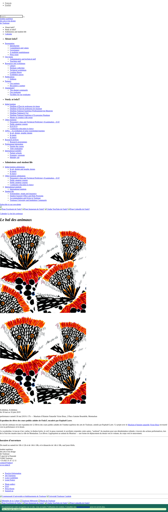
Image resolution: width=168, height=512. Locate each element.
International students (13, 187)
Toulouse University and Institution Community (28, 200)
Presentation (9, 43)
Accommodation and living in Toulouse (25, 198)
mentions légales (83, 507)
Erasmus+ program (17, 155)
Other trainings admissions (15, 176)
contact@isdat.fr (6, 463)
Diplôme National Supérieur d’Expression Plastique (30, 115)
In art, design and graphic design (22, 169)
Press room (14, 55)
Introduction (14, 46)
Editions (13, 79)
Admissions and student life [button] (15, 32)
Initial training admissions (15, 167)
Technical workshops (18, 70)
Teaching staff (15, 61)
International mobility (13, 151)
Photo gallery (10, 484)
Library (13, 66)
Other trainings (10, 120)
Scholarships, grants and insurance (23, 194)
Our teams (9, 57)
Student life (9, 191)
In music (13, 135)
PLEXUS (13, 126)
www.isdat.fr (5, 465)
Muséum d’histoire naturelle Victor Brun (143, 425)
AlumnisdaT (10, 88)
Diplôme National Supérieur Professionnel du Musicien (31, 111)
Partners (8, 81)
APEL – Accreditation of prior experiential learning (25, 131)
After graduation (16, 149)
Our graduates (15, 92)
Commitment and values (19, 48)
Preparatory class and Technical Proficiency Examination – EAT (35, 122)
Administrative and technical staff (23, 59)
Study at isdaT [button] (10, 29)
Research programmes (18, 142)
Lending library (16, 72)
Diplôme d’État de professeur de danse (25, 106)
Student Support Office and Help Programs (26, 196)
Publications (9, 77)
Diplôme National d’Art (19, 113)
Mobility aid (14, 157)
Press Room (9, 489)
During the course (17, 146)
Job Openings (10, 476)
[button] (84, 9)
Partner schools (16, 153)
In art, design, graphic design (21, 133)
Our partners (15, 83)
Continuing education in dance (22, 129)
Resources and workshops (15, 63)
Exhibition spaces (16, 75)
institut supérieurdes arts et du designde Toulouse (8, 21)
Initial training (10, 104)
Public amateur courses (19, 124)
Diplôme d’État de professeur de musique (26, 109)
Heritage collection (17, 68)
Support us (9, 491)
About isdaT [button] (10, 27)
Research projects (12, 140)
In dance (13, 137)
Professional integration (14, 144)
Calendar (8, 34)
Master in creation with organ (21, 117)
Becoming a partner (17, 86)
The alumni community (19, 90)
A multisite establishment (19, 52)
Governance (14, 50)
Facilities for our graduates (20, 94)
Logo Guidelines (11, 478)
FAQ (7, 486)
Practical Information (13, 473)
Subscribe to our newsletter (10, 204)
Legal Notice (10, 480)
